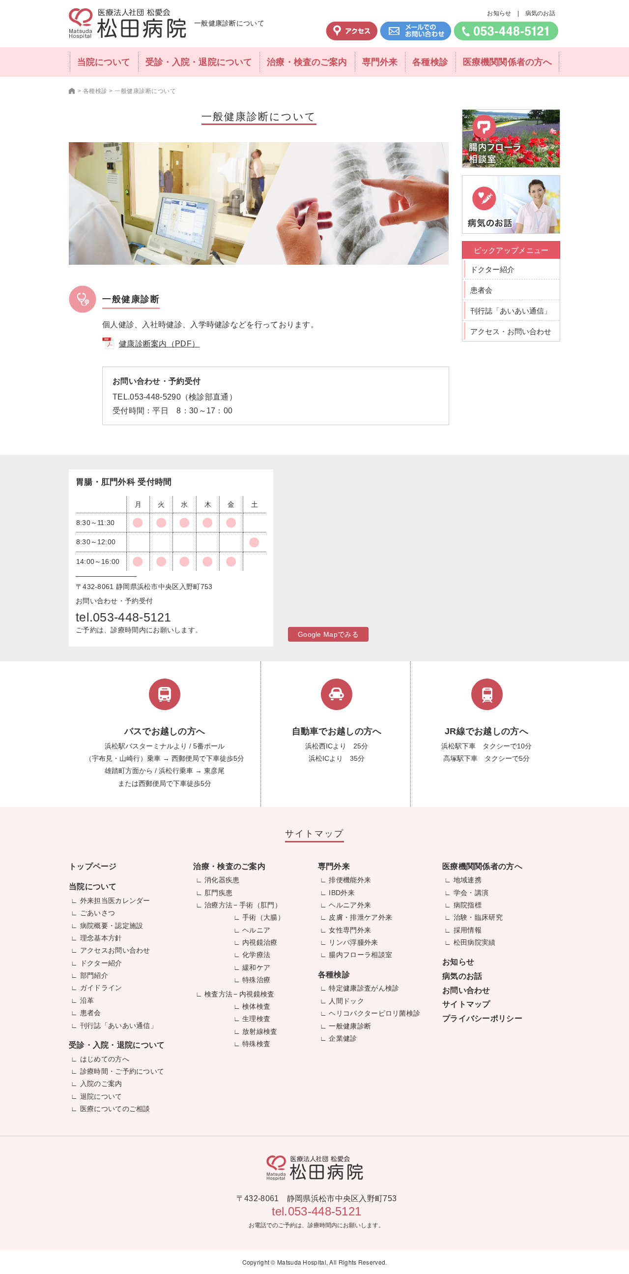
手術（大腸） (263, 917)
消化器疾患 (222, 880)
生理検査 (256, 1019)
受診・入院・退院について (198, 62)
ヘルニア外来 (350, 905)
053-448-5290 (155, 397)
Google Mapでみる (328, 634)
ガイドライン (101, 988)
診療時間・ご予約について (122, 1071)
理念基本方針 (101, 938)
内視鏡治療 (260, 942)
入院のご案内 (101, 1084)
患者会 (481, 290)
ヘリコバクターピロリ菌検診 (374, 1013)
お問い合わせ (466, 990)
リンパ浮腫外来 (353, 942)
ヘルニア (256, 930)
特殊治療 (256, 980)
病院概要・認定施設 (111, 926)
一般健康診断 (350, 1026)
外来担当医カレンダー (115, 900)
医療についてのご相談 (115, 1109)
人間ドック (346, 1001)
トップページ (93, 866)
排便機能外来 (350, 880)
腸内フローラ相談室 (360, 955)
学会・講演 (471, 893)
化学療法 (256, 955)
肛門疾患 (218, 893)
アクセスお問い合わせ (115, 950)
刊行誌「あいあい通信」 (510, 311)
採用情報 (468, 930)
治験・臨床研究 (478, 917)
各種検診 (430, 62)
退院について (101, 1096)
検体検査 (256, 1006)
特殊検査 (256, 1044)
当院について (104, 62)
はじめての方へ (104, 1059)
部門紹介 (94, 975)
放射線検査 (260, 1031)
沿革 (87, 1000)
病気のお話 (540, 13)
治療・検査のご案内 (307, 62)
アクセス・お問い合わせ (510, 331)
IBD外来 (342, 893)
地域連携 (468, 880)
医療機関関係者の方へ (507, 62)
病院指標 (468, 905)
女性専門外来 (350, 930)
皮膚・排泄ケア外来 (360, 917)
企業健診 (343, 1038)
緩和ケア (256, 967)
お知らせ (499, 13)
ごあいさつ (97, 913)
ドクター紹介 (492, 269)
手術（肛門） (260, 905)
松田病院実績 (475, 942)
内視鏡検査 (257, 994)
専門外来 (380, 62)
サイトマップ (466, 1004)
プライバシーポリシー (482, 1018)
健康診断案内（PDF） (159, 344)
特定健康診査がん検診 (364, 988)
